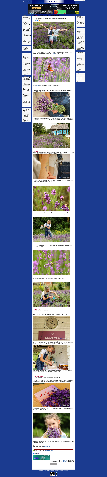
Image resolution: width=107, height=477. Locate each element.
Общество (78, 21)
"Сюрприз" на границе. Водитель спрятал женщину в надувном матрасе (27, 33)
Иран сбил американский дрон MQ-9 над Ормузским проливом (26, 66)
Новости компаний (80, 27)
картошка (39, 212)
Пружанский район (25, 120)
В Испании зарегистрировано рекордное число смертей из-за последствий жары (27, 60)
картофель (53, 53)
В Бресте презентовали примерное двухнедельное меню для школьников (26, 39)
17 (76, 78)
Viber (64, 460)
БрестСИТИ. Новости (29, 2)
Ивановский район (25, 113)
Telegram (66, 460)
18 (77, 78)
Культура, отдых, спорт (41, 19)
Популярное (26, 15)
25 (77, 79)
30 (81, 79)
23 (81, 78)
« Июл (77, 81)
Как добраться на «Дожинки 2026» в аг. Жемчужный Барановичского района (26, 98)
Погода (47, 15)
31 (76, 80)
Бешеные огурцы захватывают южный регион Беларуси (26, 27)
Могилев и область (25, 50)
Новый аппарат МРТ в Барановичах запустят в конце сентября (26, 93)
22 (80, 78)
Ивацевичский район (26, 114)
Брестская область (26, 76)
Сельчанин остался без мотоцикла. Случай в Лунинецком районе (26, 82)
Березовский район (25, 110)
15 (80, 77)
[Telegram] (35, 20)
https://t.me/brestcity (47, 446)
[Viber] (36, 20)
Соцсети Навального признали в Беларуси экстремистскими (79, 59)
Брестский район (25, 108)
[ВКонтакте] (37, 20)
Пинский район (25, 119)
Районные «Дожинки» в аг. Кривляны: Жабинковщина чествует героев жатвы (26, 20)
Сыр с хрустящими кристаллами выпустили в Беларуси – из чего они (80, 34)
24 (76, 79)
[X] (36, 453)
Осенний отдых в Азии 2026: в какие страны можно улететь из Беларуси (27, 29)
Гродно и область (25, 48)
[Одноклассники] (39, 20)
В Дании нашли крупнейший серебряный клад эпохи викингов (26, 57)
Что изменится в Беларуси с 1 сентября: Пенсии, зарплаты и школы (27, 17)
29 (80, 79)
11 (77, 77)
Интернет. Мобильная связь (80, 23)
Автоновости (78, 20)
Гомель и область (25, 49)
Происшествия (79, 16)
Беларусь (34, 15)
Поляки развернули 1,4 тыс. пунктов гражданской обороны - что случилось (26, 68)
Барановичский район (26, 109)
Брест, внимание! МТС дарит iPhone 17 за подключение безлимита (80, 48)
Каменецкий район (25, 115)
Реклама (54, 15)
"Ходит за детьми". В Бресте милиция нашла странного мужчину (27, 36)
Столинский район (25, 121)
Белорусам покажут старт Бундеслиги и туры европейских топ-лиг (80, 37)
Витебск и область (25, 47)
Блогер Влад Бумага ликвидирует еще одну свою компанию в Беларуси (80, 56)
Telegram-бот (64, 461)
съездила (37, 85)
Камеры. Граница (51, 15)
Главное (37, 19)
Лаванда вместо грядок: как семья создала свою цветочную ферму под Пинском (50, 18)
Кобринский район (25, 116)
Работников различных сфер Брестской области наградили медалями (80, 62)
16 (81, 77)
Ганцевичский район (25, 111)
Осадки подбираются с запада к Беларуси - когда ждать (80, 53)
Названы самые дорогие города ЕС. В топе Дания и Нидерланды (26, 63)
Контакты (57, 15)
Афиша (44, 15)
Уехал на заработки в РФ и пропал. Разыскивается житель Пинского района (26, 78)
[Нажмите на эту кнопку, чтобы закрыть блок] (30, 15)
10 (76, 77)
